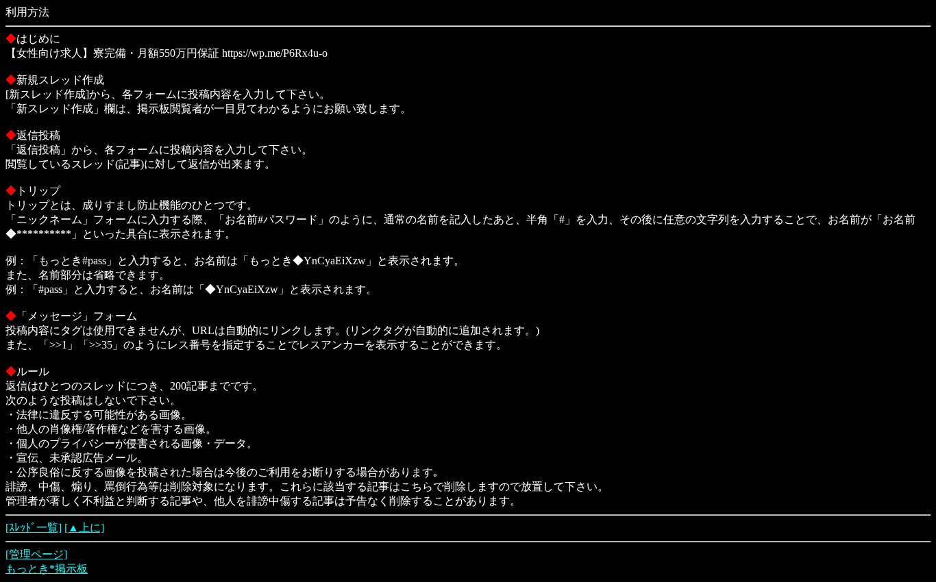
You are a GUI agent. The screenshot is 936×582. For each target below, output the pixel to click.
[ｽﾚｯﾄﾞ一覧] (33, 527)
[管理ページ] (36, 554)
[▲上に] (84, 527)
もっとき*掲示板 (46, 568)
